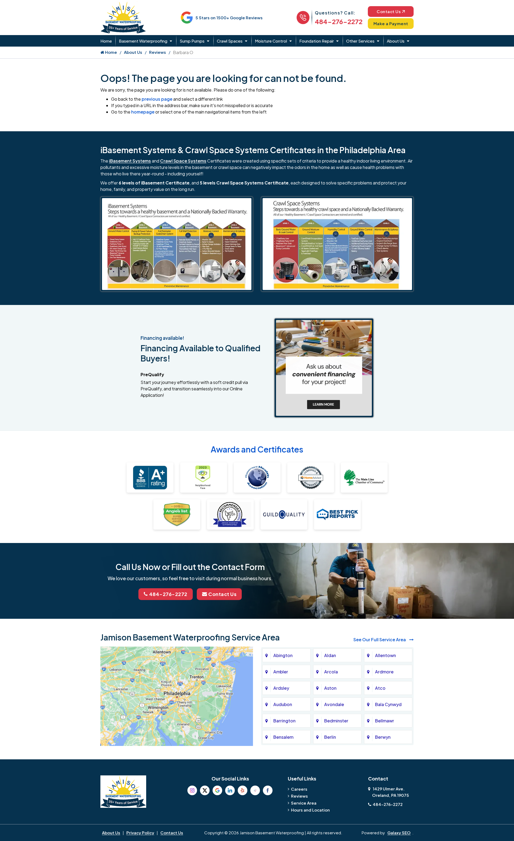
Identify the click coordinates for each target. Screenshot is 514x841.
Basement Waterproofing (143, 40)
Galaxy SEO (399, 832)
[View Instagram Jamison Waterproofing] (192, 790)
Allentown (385, 655)
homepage (142, 112)
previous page (157, 99)
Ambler (280, 671)
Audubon (282, 704)
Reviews (157, 52)
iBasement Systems (130, 161)
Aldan (330, 655)
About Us (396, 40)
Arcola (331, 671)
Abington (283, 655)
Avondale (334, 704)
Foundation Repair (316, 40)
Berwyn (383, 737)
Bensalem (283, 737)
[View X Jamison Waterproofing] (205, 790)
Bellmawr (384, 720)
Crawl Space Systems (183, 161)
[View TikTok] (255, 790)
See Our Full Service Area (380, 639)
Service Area (303, 802)
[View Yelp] (242, 790)
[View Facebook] (268, 790)
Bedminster (336, 720)
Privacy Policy (140, 832)
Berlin (330, 737)
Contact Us (389, 11)
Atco (380, 688)
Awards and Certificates (257, 449)
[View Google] (217, 790)
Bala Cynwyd (388, 704)
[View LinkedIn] (230, 790)
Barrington (284, 720)
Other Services (360, 40)
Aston (330, 688)
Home (106, 40)
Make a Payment (390, 23)
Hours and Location (310, 809)
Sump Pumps (192, 40)
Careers (299, 788)
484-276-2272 (338, 21)
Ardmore (384, 671)
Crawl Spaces (230, 40)
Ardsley (281, 688)
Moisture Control (271, 40)
